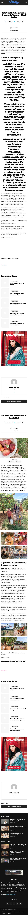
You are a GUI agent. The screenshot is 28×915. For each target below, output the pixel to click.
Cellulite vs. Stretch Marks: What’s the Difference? (19, 373)
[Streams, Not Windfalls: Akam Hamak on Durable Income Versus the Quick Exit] (5, 846)
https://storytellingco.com (14, 389)
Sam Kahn (15, 27)
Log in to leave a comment (14, 401)
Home (3, 912)
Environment (4, 913)
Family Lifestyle (14, 9)
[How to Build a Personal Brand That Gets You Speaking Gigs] (5, 821)
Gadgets (9, 913)
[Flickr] (14, 903)
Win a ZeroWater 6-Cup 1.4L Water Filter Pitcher (17, 294)
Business (7, 912)
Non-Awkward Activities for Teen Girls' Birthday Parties (17, 314)
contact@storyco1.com (11, 894)
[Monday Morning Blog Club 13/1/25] (5, 282)
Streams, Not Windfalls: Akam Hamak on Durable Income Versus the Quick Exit (18, 846)
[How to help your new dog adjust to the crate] (5, 323)
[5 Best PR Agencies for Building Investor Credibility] (5, 835)
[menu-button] (2, 2)
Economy (22, 912)
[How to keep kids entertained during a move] (5, 302)
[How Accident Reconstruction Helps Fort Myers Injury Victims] (5, 853)
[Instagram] (17, 903)
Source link (4, 265)
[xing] (14, 391)
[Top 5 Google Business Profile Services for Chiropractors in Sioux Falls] (5, 828)
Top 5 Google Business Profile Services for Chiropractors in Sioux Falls (17, 828)
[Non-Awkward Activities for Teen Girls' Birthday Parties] (5, 313)
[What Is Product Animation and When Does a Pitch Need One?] (5, 860)
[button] (26, 2)
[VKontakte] (20, 903)
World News (12, 912)
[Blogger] (7, 903)
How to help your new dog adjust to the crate (17, 324)
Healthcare (17, 912)
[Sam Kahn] (11, 28)
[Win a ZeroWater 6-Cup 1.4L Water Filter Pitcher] (5, 292)
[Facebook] (11, 903)
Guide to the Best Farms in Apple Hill (7, 373)
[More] (22, 21)
